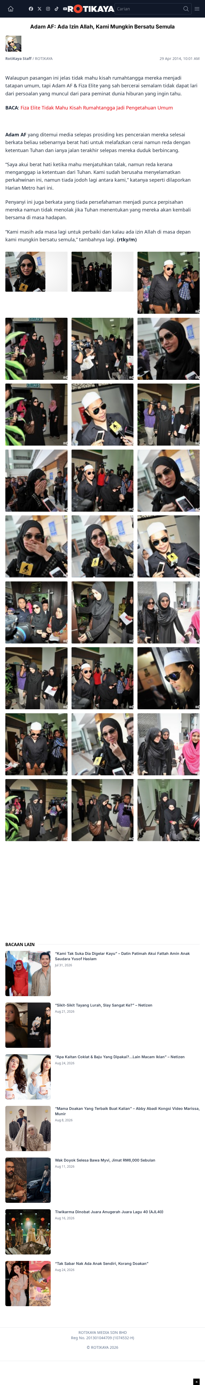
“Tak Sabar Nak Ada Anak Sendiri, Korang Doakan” (102, 1263)
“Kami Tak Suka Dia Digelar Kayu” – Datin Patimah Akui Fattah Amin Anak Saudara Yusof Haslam (122, 956)
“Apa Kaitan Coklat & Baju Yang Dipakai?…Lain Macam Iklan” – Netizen (120, 1056)
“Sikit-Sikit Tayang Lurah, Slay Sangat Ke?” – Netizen (104, 1005)
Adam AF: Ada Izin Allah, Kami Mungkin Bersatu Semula (102, 26)
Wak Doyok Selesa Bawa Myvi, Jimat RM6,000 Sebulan (105, 1160)
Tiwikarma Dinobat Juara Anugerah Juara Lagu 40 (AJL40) (109, 1211)
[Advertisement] (102, 887)
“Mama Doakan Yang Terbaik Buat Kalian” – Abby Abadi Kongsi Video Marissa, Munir (127, 1111)
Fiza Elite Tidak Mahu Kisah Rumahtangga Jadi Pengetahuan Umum (97, 107)
